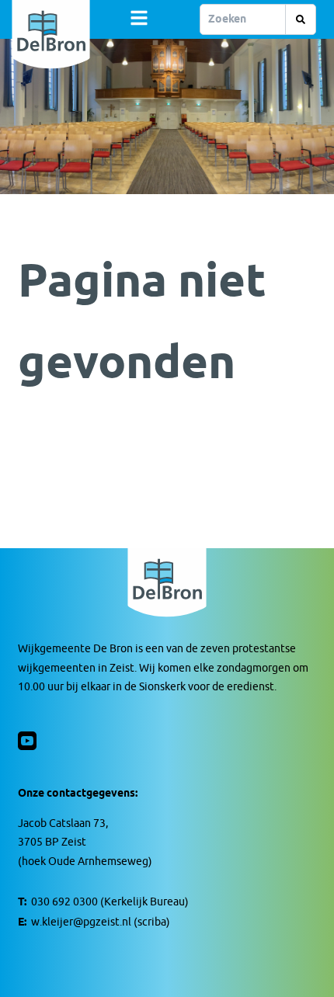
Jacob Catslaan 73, (63, 823)
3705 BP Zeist (52, 842)
